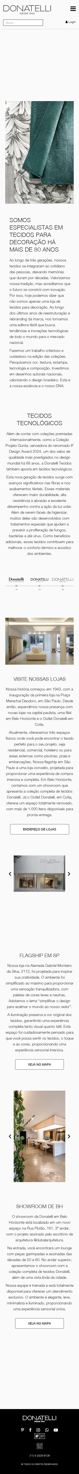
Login (72, 22)
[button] (10, 873)
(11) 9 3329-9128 (39, 1455)
